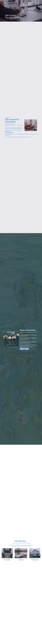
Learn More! (24, 348)
